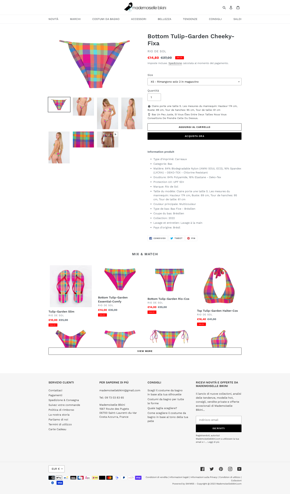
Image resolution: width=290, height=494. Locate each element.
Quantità (153, 90)
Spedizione (175, 63)
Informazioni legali (179, 477)
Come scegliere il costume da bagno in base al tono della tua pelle (168, 417)
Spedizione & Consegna (64, 400)
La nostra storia (59, 414)
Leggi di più (213, 442)
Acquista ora (194, 136)
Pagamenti (55, 395)
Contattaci (55, 390)
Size (150, 75)
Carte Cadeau (57, 429)
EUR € (56, 468)
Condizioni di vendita (157, 477)
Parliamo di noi (58, 419)
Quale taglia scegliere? (162, 408)
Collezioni (236, 480)
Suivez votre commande (64, 405)
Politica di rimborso (61, 409)
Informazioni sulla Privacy (203, 477)
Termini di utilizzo (60, 424)
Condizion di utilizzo (230, 477)
